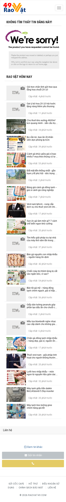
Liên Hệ (52, 487)
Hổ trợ (33, 483)
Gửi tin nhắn (34, 455)
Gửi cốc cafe (16, 483)
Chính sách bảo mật (31, 487)
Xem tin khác (35, 446)
